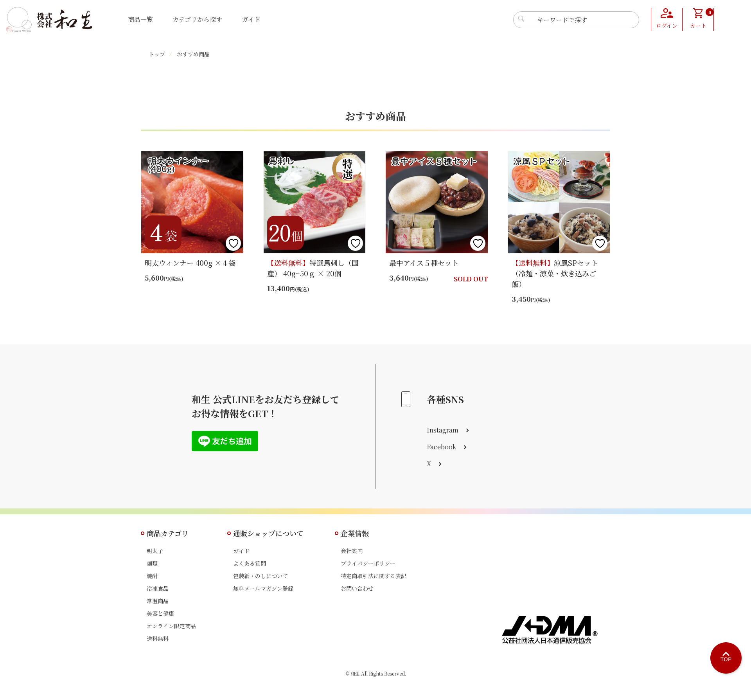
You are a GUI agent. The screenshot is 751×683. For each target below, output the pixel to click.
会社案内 (352, 551)
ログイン (666, 25)
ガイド (251, 19)
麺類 (152, 563)
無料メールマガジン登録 (263, 588)
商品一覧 (140, 19)
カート (700, 19)
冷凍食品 (158, 588)
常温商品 (158, 601)
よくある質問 (249, 563)
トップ (157, 54)
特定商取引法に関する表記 (373, 576)
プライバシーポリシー (368, 563)
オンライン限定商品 (171, 626)
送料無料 (158, 638)
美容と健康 (160, 613)
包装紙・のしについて (260, 576)
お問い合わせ (357, 588)
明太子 (155, 551)
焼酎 (152, 576)
